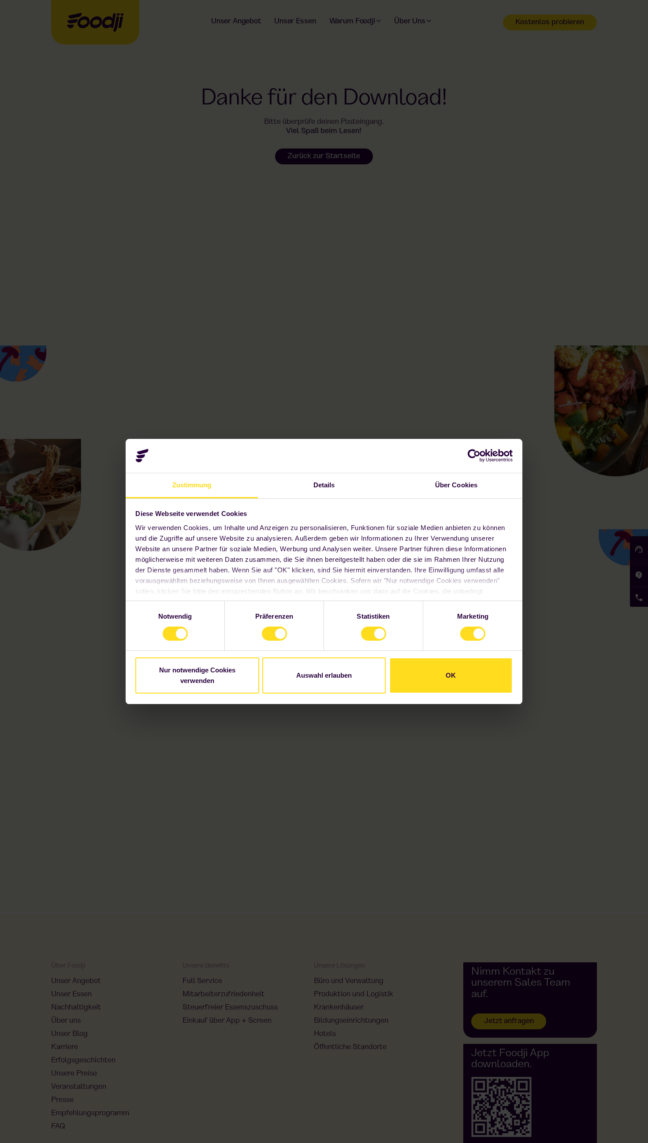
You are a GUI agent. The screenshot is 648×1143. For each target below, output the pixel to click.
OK (451, 675)
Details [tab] (324, 485)
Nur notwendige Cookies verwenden (197, 675)
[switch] (266, 631)
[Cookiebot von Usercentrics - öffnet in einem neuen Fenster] (474, 455)
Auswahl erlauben (324, 675)
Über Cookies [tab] (456, 485)
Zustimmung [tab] (192, 485)
